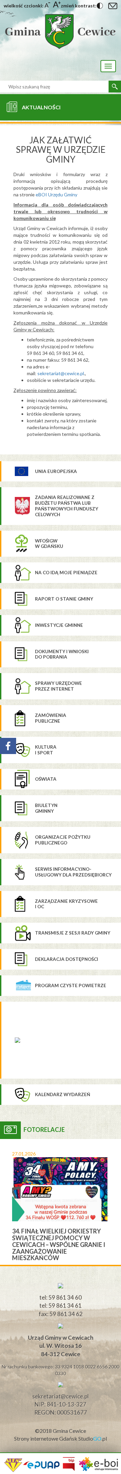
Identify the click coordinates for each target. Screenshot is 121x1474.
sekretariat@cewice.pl (60, 373)
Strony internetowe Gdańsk (46, 1438)
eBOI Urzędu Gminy (56, 194)
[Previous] (5, 1201)
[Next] (116, 1201)
